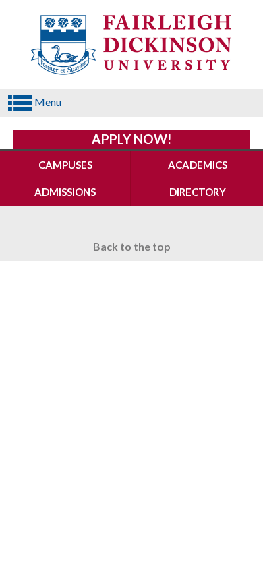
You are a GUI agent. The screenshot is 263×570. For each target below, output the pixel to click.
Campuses (65, 165)
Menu (46, 101)
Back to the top (132, 246)
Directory (197, 192)
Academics (197, 165)
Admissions (65, 192)
